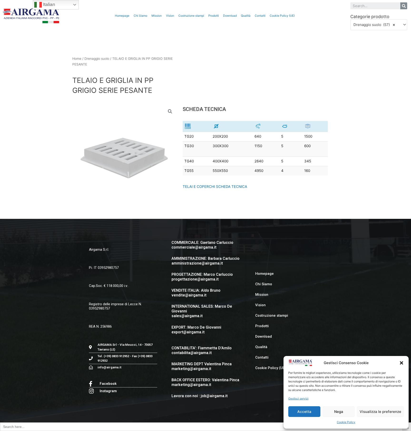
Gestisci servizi (298, 398)
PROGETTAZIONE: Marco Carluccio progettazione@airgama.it (202, 276)
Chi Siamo (140, 15)
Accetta (304, 411)
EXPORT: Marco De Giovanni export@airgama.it (196, 329)
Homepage (122, 15)
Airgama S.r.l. (99, 249)
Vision (170, 15)
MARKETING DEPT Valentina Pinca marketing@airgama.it (201, 366)
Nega (338, 411)
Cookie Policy (346, 422)
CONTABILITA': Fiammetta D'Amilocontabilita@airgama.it (201, 350)
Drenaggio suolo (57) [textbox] (374, 24)
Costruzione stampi (191, 15)
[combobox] (378, 24)
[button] (401, 363)
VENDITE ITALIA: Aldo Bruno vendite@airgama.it (195, 292)
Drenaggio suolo (96, 58)
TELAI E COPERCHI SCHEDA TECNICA (215, 186)
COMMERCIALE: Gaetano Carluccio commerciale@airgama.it (202, 245)
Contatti (260, 15)
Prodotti (213, 15)
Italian (48, 4)
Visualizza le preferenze (380, 411)
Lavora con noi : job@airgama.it (199, 396)
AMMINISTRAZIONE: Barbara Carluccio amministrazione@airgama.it (205, 261)
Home (76, 58)
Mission (157, 15)
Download (230, 15)
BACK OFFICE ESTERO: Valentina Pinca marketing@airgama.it (205, 382)
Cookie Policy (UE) (282, 15)
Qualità (245, 15)
